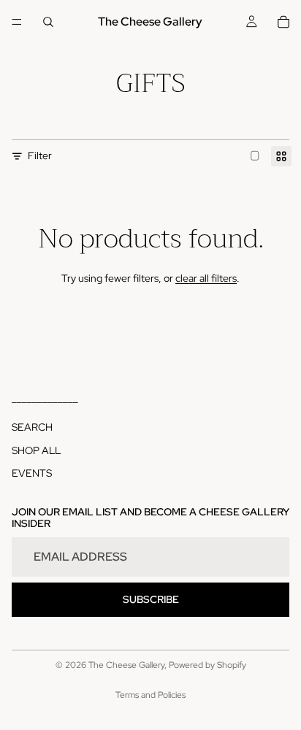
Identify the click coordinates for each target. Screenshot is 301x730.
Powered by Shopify (207, 665)
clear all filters (206, 278)
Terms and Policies (150, 695)
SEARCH (32, 427)
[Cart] (283, 22)
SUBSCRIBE (151, 599)
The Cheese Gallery (126, 665)
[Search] (48, 22)
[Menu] (17, 22)
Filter (40, 155)
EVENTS (32, 473)
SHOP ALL (36, 450)
